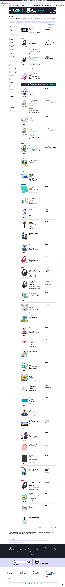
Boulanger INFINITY (22, 577)
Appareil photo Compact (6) (14, 64)
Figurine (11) (12, 82)
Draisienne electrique (29, 540)
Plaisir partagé (22, 570)
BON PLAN (22, 38)
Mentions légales (35, 571)
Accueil (10, 14)
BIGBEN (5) (11, 42)
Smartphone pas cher (12, 540)
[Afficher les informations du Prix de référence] (48, 56)
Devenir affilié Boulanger (49, 571)
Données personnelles (36, 572)
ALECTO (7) (12, 38)
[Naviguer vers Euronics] (52, 575)
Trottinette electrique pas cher (21, 540)
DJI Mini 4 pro (19, 542)
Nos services (21, 572)
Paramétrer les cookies (36, 573)
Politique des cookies (36, 574)
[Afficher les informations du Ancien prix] (47, 209)
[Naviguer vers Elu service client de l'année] (52, 577)
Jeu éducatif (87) (12, 88)
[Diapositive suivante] (55, 22)
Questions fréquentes (10, 570)
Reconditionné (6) (12, 56)
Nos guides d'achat (9, 573)
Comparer (25, 64)
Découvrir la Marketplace (49, 572)
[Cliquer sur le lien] (32, 10)
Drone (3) (11, 78)
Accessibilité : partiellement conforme (38, 577)
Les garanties (35, 570)
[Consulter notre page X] (21, 564)
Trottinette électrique (12, 542)
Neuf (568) (11, 55)
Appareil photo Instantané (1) (14, 65)
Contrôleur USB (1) (12, 75)
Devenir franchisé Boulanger (50, 570)
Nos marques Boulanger (23, 573)
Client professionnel (22, 576)
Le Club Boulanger (22, 575)
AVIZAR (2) (11, 39)
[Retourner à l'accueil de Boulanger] (6, 3)
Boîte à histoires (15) (13, 72)
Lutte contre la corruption (36, 576)
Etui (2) (11, 81)
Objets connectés (15, 14)
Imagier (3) (11, 85)
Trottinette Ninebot (46, 540)
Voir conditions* (32, 554)
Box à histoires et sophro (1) (14, 71)
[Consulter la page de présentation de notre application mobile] (42, 563)
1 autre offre (46, 44)
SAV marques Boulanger (23, 574)
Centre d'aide (8, 574)
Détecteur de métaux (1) (13, 79)
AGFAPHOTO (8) (12, 36)
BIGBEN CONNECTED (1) (13, 43)
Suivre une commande (10, 571)
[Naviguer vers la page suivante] (55, 527)
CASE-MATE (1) (12, 49)
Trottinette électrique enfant (38, 540)
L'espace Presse (22, 571)
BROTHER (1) (12, 45)
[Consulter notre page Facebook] (20, 564)
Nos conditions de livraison (10, 572)
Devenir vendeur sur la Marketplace (51, 573)
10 (51, 527)
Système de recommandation (37, 575)
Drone (23, 542)
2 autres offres (47, 284)
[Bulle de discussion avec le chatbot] (62, 584)
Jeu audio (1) (12, 86)
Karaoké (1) (11, 89)
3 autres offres (47, 29)
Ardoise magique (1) (13, 68)
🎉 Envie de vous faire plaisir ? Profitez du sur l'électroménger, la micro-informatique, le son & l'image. (32, 0)
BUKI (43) (11, 46)
